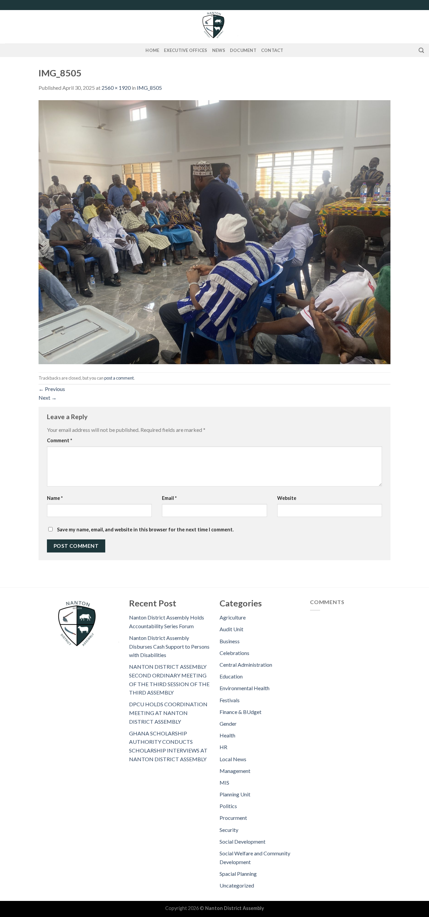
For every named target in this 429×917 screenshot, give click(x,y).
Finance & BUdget (240, 712)
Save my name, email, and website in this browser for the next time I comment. (145, 529)
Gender (228, 723)
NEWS (218, 50)
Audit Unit (231, 629)
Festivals (230, 700)
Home (152, 50)
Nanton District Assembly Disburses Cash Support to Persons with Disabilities (169, 646)
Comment (59, 440)
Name (55, 498)
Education (231, 676)
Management (235, 771)
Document (243, 50)
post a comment (119, 378)
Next (48, 397)
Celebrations (234, 653)
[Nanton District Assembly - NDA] (214, 27)
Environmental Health (244, 688)
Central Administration (246, 664)
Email (169, 498)
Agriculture (233, 617)
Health (227, 735)
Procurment (233, 817)
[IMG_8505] (214, 231)
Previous (52, 389)
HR (223, 747)
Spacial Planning (238, 873)
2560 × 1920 (116, 87)
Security (229, 830)
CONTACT (272, 50)
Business (230, 641)
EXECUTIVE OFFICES (185, 50)
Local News (233, 759)
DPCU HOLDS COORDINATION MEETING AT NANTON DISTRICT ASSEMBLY (168, 712)
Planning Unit (235, 794)
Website (286, 498)
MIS (224, 782)
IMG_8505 (149, 87)
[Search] (421, 50)
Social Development (242, 841)
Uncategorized (237, 885)
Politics (228, 806)
